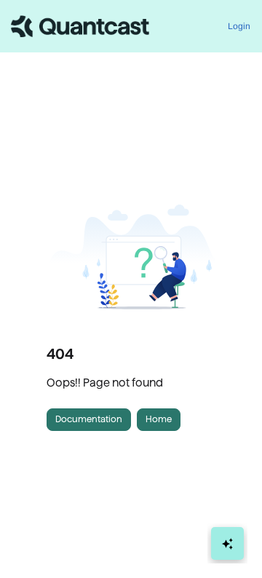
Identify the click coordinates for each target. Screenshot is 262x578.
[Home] (80, 26)
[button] (229, 541)
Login (239, 26)
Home (159, 419)
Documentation (88, 419)
